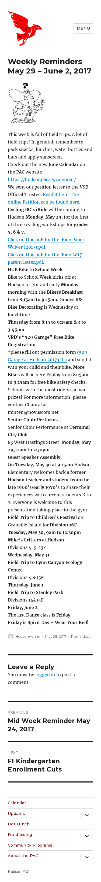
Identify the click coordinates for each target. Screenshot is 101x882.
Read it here (55, 194)
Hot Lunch (19, 824)
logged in (45, 674)
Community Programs (30, 845)
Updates (16, 813)
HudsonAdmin (27, 636)
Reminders (80, 636)
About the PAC (23, 855)
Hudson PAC (18, 871)
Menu (83, 28)
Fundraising (20, 834)
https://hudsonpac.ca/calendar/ (42, 179)
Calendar (17, 802)
